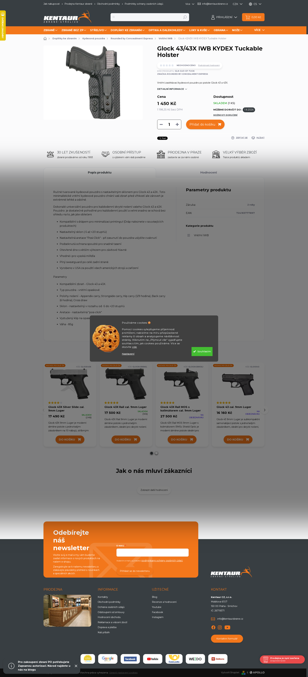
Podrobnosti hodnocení (209, 65)
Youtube (156, 607)
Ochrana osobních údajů (111, 607)
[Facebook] (213, 626)
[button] (151, 453)
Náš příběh (104, 632)
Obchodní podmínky (108, 3)
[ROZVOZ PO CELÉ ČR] (70, 384)
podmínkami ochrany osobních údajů (162, 560)
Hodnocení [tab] (208, 172)
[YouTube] (227, 626)
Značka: (182, 74)
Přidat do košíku (202, 124)
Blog (154, 597)
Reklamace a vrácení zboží (112, 622)
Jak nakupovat (51, 3)
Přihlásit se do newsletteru (135, 571)
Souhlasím (204, 351)
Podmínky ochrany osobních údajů (144, 3)
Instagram (157, 617)
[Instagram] (219, 626)
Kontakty (103, 597)
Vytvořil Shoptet (230, 672)
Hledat (185, 17)
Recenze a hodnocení (164, 602)
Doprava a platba (107, 627)
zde (134, 346)
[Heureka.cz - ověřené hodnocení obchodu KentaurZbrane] (88, 659)
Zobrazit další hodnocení (154, 490)
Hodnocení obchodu (109, 617)
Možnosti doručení (225, 115)
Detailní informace (170, 89)
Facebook (157, 612)
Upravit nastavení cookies (123, 672)
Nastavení (128, 354)
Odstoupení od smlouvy (111, 612)
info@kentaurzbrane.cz (230, 618)
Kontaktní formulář (227, 638)
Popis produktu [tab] (99, 172)
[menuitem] (50, 30)
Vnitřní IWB (201, 235)
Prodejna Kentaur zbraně (78, 3)
